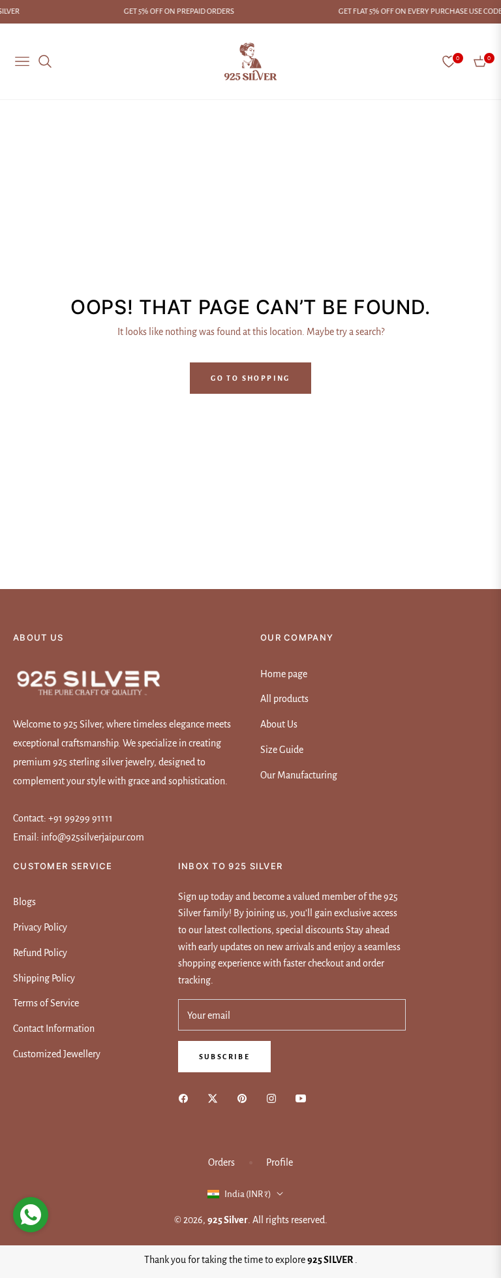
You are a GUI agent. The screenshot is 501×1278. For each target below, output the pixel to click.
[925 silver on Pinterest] (245, 1097)
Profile (279, 1162)
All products (284, 699)
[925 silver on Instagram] (274, 1097)
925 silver (227, 1220)
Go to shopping (250, 378)
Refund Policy (40, 953)
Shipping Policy (44, 978)
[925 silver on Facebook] (186, 1097)
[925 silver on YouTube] (304, 1097)
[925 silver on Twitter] (215, 1097)
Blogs (24, 902)
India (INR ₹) (247, 1194)
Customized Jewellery (56, 1054)
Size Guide (281, 749)
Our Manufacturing (298, 775)
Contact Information (54, 1028)
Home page (283, 674)
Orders (221, 1162)
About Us (278, 724)
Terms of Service (46, 1003)
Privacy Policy (40, 927)
